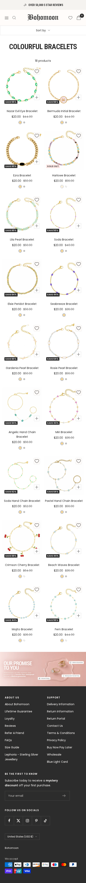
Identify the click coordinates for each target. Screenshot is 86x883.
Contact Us (55, 726)
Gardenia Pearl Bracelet (22, 368)
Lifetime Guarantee (18, 711)
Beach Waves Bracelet (64, 565)
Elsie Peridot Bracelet (22, 304)
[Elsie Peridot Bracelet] (22, 278)
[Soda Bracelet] (64, 214)
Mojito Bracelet (22, 629)
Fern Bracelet (64, 629)
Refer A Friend (14, 733)
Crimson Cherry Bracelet (22, 565)
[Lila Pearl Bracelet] (22, 214)
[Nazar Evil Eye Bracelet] (22, 86)
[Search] (14, 18)
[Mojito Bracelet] (22, 604)
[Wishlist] (70, 18)
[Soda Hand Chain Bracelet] (22, 475)
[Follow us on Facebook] (9, 820)
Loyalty (10, 719)
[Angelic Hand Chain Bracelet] (22, 407)
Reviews (10, 726)
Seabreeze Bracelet (64, 304)
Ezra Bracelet (22, 175)
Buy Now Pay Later (59, 747)
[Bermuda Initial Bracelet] (64, 86)
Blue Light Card (57, 762)
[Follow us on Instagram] (27, 820)
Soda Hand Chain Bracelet (22, 501)
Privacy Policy (56, 740)
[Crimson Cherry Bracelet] (22, 540)
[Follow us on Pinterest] (36, 820)
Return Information (60, 711)
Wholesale (54, 755)
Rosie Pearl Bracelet (64, 368)
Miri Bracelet (63, 432)
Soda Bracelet (64, 240)
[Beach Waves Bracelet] (64, 540)
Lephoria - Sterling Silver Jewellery (21, 757)
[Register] (64, 795)
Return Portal (56, 719)
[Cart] (78, 17)
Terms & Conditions (61, 733)
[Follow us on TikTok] (45, 820)
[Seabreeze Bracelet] (64, 278)
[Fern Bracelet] (64, 604)
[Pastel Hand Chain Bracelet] (64, 475)
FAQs (8, 740)
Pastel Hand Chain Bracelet (64, 501)
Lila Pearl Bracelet (22, 240)
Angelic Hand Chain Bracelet (22, 434)
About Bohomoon (17, 704)
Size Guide (12, 747)
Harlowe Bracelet (64, 175)
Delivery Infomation (60, 704)
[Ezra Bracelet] (22, 150)
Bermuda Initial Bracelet (64, 111)
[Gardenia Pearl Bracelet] (22, 343)
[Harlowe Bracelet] (64, 150)
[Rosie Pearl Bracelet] (64, 343)
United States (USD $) (20, 836)
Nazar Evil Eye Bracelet (22, 111)
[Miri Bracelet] (64, 407)
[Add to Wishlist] (37, 71)
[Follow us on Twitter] (18, 820)
